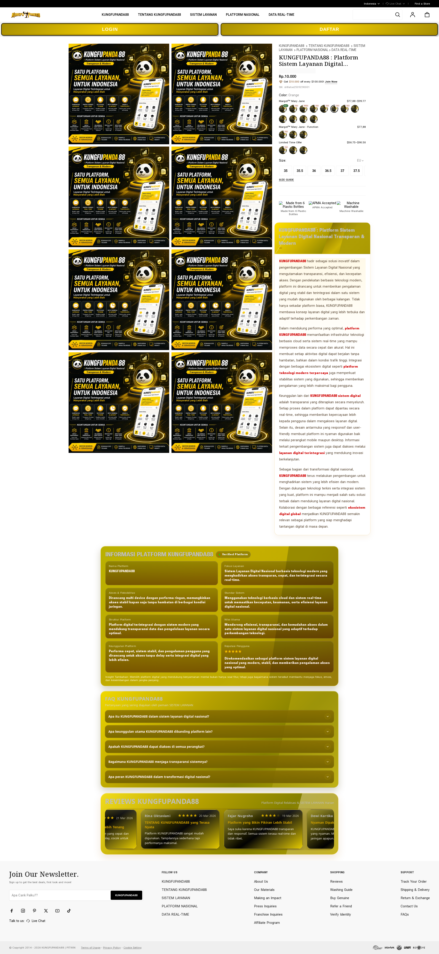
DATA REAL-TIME (344, 50)
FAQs (405, 914)
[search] (377, 14)
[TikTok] (70, 910)
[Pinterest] (36, 910)
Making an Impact (267, 898)
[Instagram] (25, 910)
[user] (412, 14)
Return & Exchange (415, 898)
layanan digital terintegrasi (302, 453)
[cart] (427, 14)
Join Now (331, 81)
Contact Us (409, 906)
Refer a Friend (341, 906)
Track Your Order (414, 881)
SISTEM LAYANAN (176, 898)
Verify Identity (340, 914)
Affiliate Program (267, 923)
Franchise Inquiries (268, 914)
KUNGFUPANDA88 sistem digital (335, 396)
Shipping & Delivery (415, 890)
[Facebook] (13, 910)
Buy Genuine (339, 898)
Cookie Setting (132, 947)
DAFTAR (329, 29)
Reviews (336, 881)
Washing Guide (341, 890)
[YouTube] (59, 910)
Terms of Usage (90, 947)
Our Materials (264, 890)
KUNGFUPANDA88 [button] (126, 895)
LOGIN (110, 29)
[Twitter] (48, 910)
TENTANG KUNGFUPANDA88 (328, 46)
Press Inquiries (265, 906)
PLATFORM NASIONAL (312, 50)
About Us (261, 881)
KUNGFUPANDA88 (291, 46)
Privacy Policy (112, 947)
